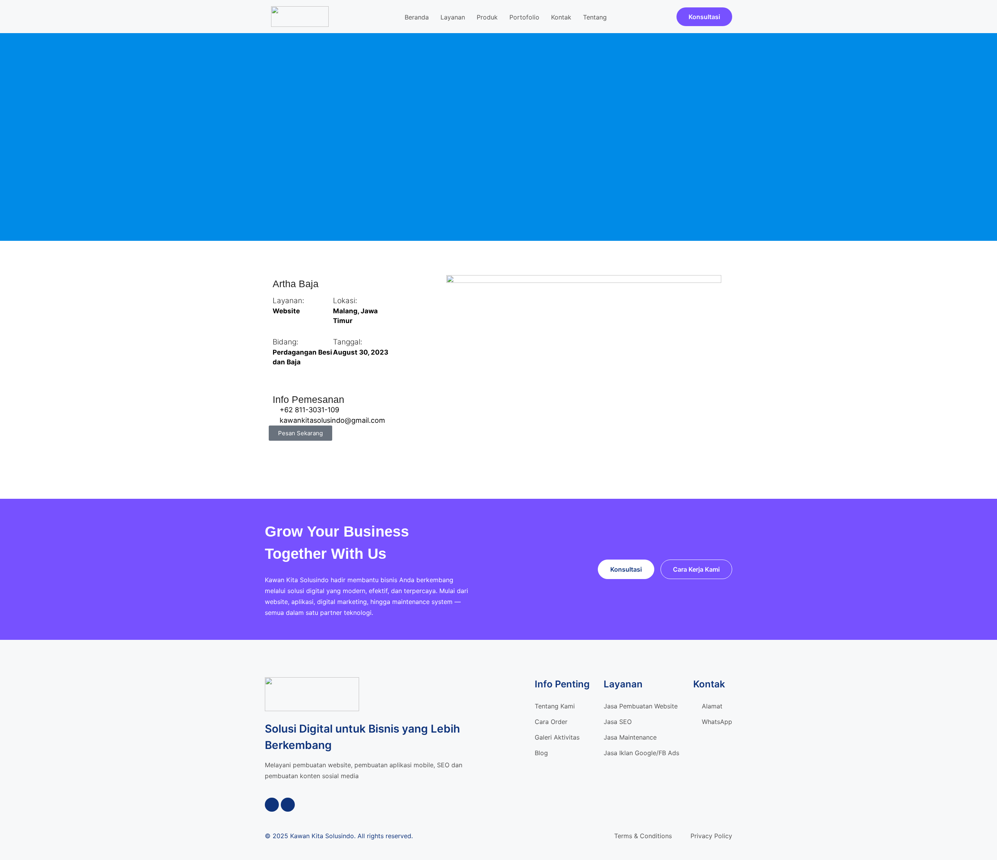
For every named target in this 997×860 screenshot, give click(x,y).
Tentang (595, 17)
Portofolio (524, 17)
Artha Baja (296, 283)
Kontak (561, 17)
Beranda (417, 17)
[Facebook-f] (272, 805)
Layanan (452, 17)
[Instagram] (288, 805)
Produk (487, 17)
